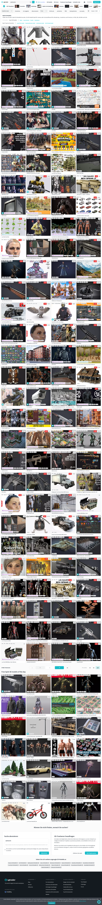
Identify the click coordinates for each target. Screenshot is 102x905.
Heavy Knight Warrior (81, 821)
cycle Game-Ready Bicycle (32, 821)
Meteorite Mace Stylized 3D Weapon (84, 778)
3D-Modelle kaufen (50, 879)
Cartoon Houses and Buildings (57, 45)
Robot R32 (54, 364)
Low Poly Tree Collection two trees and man (60, 236)
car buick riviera (30, 778)
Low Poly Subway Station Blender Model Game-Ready (62, 778)
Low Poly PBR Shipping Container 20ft (34, 258)
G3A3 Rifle (54, 130)
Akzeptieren (51, 903)
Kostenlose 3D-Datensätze (51, 884)
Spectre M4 (79, 598)
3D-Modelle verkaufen (68, 879)
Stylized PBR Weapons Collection (83, 470)
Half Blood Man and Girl (81, 45)
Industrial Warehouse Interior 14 (58, 513)
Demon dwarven (80, 800)
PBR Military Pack (5, 194)
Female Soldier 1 (5, 152)
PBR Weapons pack (80, 322)
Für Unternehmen (50, 882)
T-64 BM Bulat (54, 555)
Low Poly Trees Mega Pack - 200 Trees (59, 715)
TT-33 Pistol (4, 693)
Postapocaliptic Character (32, 577)
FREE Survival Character (6, 715)
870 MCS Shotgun (80, 577)
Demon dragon (4, 736)
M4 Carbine (4, 492)
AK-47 (53, 66)
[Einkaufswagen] (84, 2)
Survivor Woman (30, 236)
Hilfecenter (30, 887)
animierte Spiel (40, 23)
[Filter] (88, 11)
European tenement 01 (31, 662)
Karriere (30, 884)
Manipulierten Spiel (30, 23)
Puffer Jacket (29, 45)
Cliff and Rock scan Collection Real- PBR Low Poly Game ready (38, 449)
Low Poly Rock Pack (5, 821)
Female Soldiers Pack (6, 428)
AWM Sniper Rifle (80, 173)
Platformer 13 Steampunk (57, 300)
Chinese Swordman (55, 279)
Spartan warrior (5, 470)
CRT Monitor (4, 215)
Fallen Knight (79, 407)
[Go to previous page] (40, 667)
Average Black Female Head (32, 343)
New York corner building (31, 364)
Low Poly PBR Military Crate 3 (82, 513)
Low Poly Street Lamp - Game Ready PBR (34, 736)
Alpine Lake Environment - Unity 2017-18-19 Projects (87, 279)
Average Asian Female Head (7, 513)
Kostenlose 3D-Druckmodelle (52, 892)
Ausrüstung (26, 20)
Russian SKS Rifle (30, 300)
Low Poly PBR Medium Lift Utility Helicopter (60, 640)
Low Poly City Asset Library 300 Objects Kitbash (61, 449)
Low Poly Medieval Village (57, 88)
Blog (29, 882)
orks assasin (4, 88)
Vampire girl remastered (81, 130)
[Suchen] (33, 2)
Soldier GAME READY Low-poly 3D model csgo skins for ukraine (14, 555)
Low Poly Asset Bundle (31, 428)
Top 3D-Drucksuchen (68, 892)
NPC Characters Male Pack (7, 619)
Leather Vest (4, 385)
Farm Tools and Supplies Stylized (33, 109)
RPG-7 (78, 88)
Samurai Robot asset (81, 449)
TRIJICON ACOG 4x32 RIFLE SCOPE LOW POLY (60, 577)
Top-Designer (84, 882)
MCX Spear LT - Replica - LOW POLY (83, 194)
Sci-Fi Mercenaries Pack (56, 343)
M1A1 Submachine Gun (56, 428)
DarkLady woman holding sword (8, 279)
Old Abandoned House (81, 385)
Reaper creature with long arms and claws (9, 343)
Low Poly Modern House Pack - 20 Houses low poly (86, 715)
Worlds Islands (4, 364)
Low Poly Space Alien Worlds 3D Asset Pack (85, 534)
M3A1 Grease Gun (80, 258)
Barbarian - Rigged (30, 757)
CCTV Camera (29, 407)
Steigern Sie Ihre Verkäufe (69, 882)
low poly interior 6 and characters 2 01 (9, 173)
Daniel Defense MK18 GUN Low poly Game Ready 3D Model (63, 736)
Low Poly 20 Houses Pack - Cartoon (83, 757)
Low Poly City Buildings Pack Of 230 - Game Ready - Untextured (64, 407)
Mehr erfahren (83, 901)
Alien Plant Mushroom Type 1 (82, 619)
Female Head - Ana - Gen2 (6, 577)
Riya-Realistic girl (5, 757)
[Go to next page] (59, 667)
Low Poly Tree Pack (5, 236)
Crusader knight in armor (6, 45)
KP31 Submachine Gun (56, 619)
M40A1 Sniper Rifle (55, 385)
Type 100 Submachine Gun (7, 300)
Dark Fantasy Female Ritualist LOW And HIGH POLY (36, 715)
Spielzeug (36, 20)
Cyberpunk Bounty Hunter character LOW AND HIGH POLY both (64, 800)
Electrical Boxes (30, 800)
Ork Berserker (54, 693)
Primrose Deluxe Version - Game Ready (34, 130)
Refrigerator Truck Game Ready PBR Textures (60, 492)
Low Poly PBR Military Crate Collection (9, 662)
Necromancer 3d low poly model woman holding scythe (87, 693)
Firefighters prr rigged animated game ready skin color (87, 492)
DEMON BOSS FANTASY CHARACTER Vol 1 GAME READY (37, 640)
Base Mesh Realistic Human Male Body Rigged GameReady (63, 757)
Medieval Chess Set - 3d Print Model (83, 555)
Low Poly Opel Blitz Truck (6, 322)
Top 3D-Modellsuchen (68, 889)
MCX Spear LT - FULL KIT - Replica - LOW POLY (60, 598)
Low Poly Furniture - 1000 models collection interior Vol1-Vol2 (88, 109)
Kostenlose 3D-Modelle (51, 889)
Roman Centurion (30, 279)
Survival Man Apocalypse (6, 66)
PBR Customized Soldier (31, 152)
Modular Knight (5, 109)
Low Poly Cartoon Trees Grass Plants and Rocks (86, 364)
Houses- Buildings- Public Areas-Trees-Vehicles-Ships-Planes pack (64, 152)
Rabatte (47, 894)
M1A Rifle (53, 109)
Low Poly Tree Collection (56, 173)
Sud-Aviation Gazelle (31, 534)
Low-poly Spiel (20, 23)
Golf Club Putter (30, 66)
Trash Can (3, 800)
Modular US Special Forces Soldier (33, 173)
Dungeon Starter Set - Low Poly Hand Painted (10, 449)
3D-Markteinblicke (67, 884)
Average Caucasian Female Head (8, 258)
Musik (31, 20)
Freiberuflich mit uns (67, 887)
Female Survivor (30, 88)
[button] (30, 2)
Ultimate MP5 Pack (5, 130)
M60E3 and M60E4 (30, 492)
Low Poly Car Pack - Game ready (83, 215)
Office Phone (79, 736)
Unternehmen (31, 879)
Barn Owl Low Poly (30, 322)
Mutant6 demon (55, 258)
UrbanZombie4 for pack (31, 385)
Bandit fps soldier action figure (57, 322)
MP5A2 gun (79, 343)
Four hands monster (30, 693)
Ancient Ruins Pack (30, 555)
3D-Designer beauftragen (51, 887)
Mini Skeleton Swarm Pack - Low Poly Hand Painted (61, 662)
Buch (21, 20)
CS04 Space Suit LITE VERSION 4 (8, 598)
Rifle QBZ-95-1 (29, 470)
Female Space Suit (30, 513)
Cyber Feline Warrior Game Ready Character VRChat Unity (88, 66)
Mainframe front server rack (32, 619)
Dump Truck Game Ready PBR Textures (59, 534)
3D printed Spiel (49, 23)
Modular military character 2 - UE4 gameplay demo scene (62, 821)
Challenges (83, 884)
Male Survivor (54, 470)
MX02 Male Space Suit (56, 194)
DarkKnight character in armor (57, 215)
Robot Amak (4, 407)
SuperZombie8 (80, 662)
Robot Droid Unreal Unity (31, 194)
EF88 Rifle (79, 152)
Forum (82, 886)
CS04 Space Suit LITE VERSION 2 (83, 236)
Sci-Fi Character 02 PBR (6, 640)
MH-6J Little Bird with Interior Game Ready (85, 300)
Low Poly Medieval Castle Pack (32, 215)
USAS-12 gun (79, 640)
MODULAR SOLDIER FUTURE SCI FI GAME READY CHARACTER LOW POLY (40, 598)
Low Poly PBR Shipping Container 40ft (9, 534)
